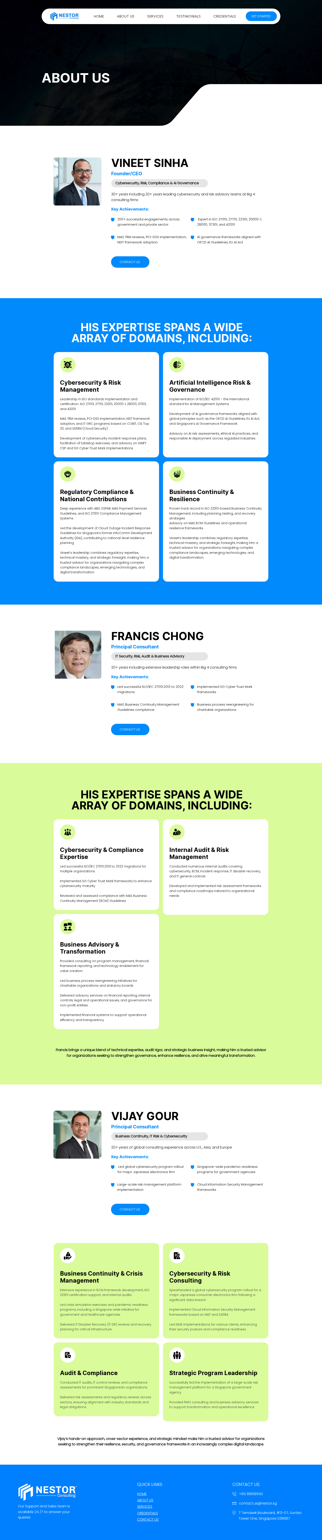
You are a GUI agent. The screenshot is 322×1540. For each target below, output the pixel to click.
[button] (126, 16)
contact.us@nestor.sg (258, 1503)
